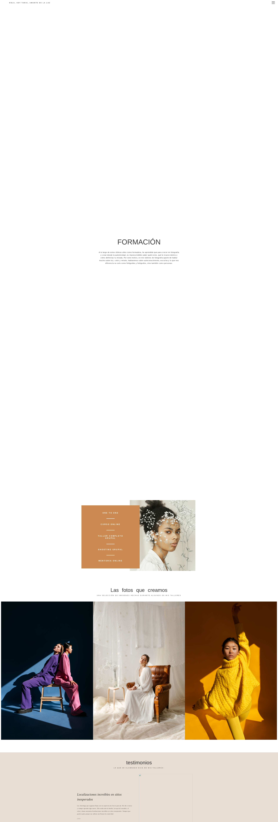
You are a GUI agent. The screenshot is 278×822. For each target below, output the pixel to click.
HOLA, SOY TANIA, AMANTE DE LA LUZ (29, 3)
